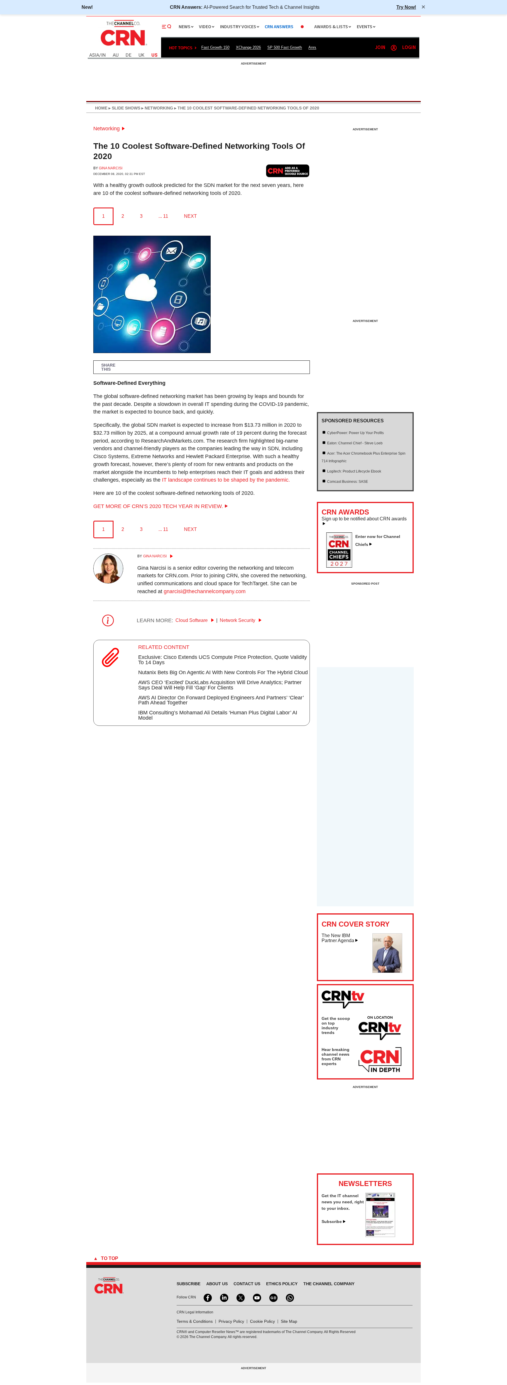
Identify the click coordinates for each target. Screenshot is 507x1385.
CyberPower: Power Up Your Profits (355, 433)
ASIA (94, 55)
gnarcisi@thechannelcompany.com (205, 591)
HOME (101, 108)
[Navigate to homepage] (123, 46)
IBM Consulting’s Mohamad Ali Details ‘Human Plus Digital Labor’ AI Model (217, 715)
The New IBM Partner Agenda (338, 938)
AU (116, 55)
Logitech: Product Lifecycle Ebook (354, 471)
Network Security (238, 620)
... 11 (163, 216)
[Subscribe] (380, 1235)
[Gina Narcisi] (108, 582)
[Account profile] (394, 48)
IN (103, 55)
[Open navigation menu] (167, 26)
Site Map (289, 1321)
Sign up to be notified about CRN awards (364, 519)
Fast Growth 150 (215, 47)
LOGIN (409, 47)
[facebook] (207, 1297)
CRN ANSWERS (279, 26)
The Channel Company (328, 1283)
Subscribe (332, 1221)
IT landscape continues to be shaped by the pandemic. (226, 480)
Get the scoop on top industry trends (336, 1025)
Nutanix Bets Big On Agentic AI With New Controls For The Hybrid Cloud (223, 672)
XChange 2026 (248, 47)
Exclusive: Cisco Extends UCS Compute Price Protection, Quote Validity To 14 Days (222, 659)
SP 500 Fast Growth (284, 47)
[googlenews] (272, 1297)
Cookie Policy (262, 1321)
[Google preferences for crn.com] (288, 171)
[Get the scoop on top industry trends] (380, 1029)
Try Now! (406, 7)
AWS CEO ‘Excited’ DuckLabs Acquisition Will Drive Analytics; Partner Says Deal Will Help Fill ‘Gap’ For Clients (220, 685)
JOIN (380, 47)
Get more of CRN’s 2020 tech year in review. (158, 506)
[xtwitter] (240, 1297)
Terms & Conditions (195, 1321)
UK (141, 55)
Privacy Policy (231, 1321)
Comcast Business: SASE (347, 482)
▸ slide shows (123, 108)
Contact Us (247, 1283)
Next (190, 216)
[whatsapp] (289, 1297)
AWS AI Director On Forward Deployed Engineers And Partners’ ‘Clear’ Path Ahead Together (221, 700)
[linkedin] (223, 1297)
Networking (106, 128)
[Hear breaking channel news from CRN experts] (380, 1060)
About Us (217, 1283)
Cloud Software (192, 620)
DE (128, 55)
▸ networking (156, 108)
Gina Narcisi (110, 168)
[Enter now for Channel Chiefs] (341, 565)
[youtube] (256, 1297)
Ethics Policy (282, 1283)
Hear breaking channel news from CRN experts (335, 1056)
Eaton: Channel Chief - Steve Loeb (355, 443)
